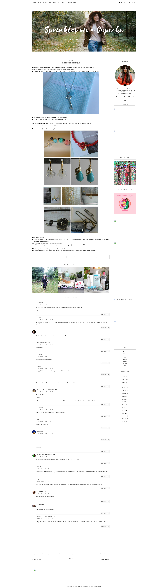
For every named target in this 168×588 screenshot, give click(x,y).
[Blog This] (74, 257)
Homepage (72, 558)
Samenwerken (72, 2)
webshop (104, 257)
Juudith (39, 354)
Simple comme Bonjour (68, 69)
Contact (45, 2)
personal (125, 363)
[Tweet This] (67, 257)
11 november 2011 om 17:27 (45, 380)
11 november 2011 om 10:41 (45, 319)
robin (39, 419)
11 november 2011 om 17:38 (45, 391)
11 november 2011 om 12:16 (45, 368)
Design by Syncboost (95, 586)
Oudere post (105, 559)
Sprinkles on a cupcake (83, 586)
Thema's (63, 2)
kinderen (125, 359)
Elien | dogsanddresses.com (46, 455)
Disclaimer (56, 2)
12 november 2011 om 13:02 (45, 481)
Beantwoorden (105, 314)
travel (125, 365)
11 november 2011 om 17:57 (45, 409)
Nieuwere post (37, 559)
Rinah (39, 366)
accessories (93, 257)
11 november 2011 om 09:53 (45, 304)
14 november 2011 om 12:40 (45, 518)
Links (49, 2)
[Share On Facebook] (70, 257)
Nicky (39, 318)
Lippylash (40, 331)
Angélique (40, 505)
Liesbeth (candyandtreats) (46, 516)
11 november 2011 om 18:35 (45, 421)
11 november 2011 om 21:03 (45, 433)
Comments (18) (45, 257)
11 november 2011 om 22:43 (45, 456)
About (39, 2)
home (125, 357)
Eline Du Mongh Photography (47, 390)
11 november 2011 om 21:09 (45, 445)
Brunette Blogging (43, 343)
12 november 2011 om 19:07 (45, 507)
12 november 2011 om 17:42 (45, 493)
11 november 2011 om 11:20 (45, 356)
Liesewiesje (40, 431)
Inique (39, 466)
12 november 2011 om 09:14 (45, 468)
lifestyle (125, 361)
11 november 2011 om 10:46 (45, 333)
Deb (38, 480)
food (125, 356)
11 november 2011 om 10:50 (45, 344)
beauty (125, 352)
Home (34, 2)
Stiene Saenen (41, 491)
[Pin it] (72, 257)
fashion (99, 257)
